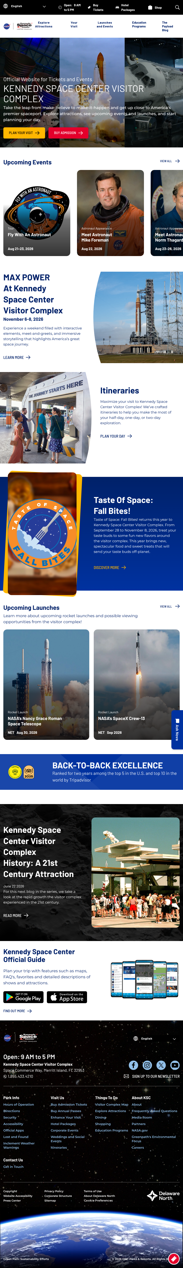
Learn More (13, 357)
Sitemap (50, 1200)
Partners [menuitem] (139, 1124)
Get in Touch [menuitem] (13, 1167)
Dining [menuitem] (100, 1117)
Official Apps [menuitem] (13, 1130)
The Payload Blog (167, 26)
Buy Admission (65, 133)
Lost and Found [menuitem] (15, 1137)
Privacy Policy (53, 1191)
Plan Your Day (112, 436)
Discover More (106, 567)
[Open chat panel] (177, 729)
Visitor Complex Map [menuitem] (111, 1105)
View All (166, 161)
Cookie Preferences (98, 1200)
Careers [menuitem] (138, 1148)
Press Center (12, 1200)
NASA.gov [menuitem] (140, 1130)
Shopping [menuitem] (103, 1124)
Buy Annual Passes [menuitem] (66, 1111)
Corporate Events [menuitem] (64, 1130)
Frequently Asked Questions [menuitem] (154, 1111)
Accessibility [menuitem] (13, 1124)
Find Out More (14, 1011)
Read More (12, 915)
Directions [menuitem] (11, 1111)
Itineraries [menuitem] (59, 1148)
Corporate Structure (58, 1196)
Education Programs (139, 24)
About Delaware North (99, 1196)
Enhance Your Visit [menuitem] (66, 1117)
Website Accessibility (17, 1196)
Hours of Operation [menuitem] (18, 1105)
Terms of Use (93, 1191)
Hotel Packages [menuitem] (63, 1124)
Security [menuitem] (10, 1117)
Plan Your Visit (21, 133)
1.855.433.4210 (20, 1076)
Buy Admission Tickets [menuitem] (69, 1105)
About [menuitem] (137, 1105)
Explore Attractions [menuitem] (110, 1111)
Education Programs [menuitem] (111, 1130)
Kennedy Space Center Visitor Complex (38, 1064)
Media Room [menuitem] (142, 1117)
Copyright (10, 1191)
